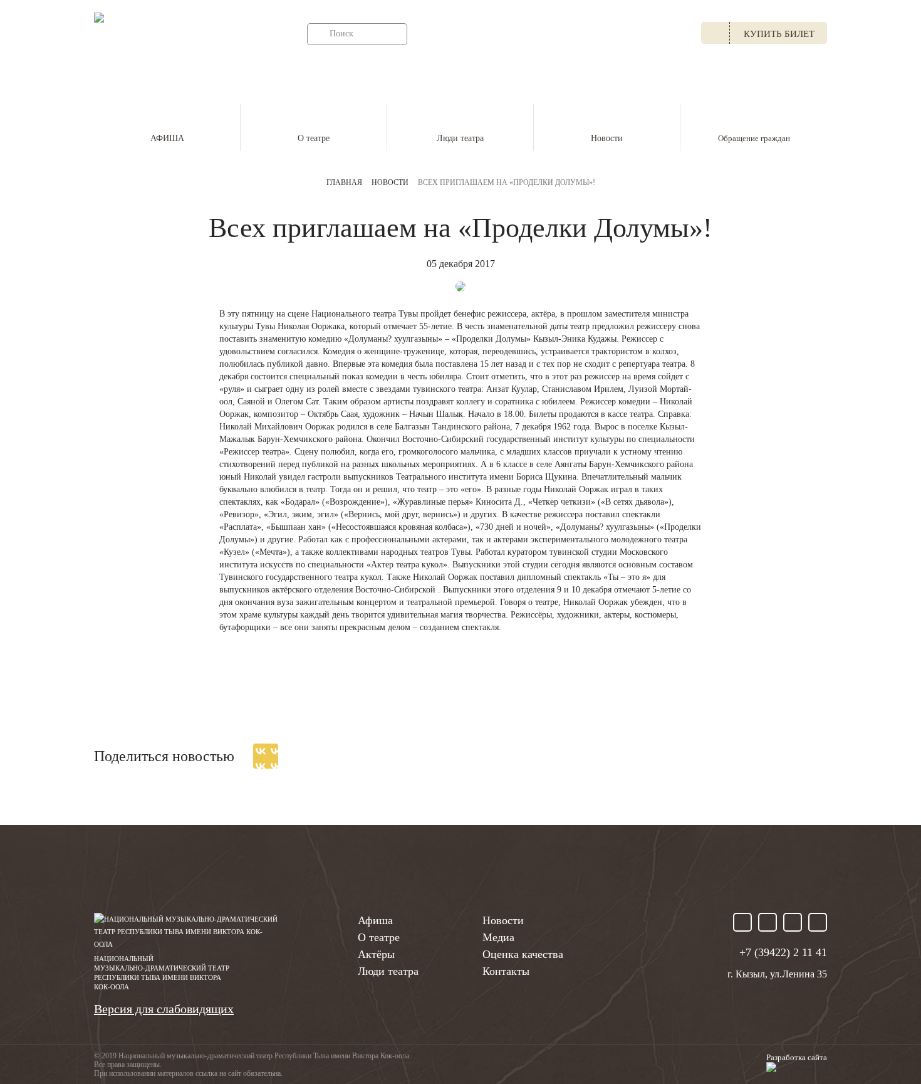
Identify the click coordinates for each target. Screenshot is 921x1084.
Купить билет (779, 34)
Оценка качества (522, 954)
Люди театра (460, 138)
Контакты (505, 971)
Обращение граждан (754, 138)
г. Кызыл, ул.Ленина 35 (493, 34)
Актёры (376, 954)
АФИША (167, 138)
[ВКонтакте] (265, 756)
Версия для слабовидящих (164, 1009)
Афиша (375, 920)
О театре (314, 138)
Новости (607, 138)
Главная (344, 182)
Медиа (498, 937)
